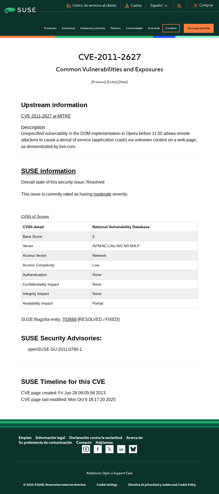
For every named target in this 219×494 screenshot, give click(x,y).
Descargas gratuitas (198, 28)
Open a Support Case (117, 473)
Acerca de (134, 437)
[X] (109, 449)
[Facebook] (98, 449)
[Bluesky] (133, 449)
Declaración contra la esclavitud (95, 437)
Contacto (171, 28)
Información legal (50, 437)
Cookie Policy (187, 485)
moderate (102, 194)
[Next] (123, 82)
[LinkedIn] (121, 449)
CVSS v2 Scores (35, 216)
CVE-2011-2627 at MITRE (46, 116)
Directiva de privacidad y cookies (150, 485)
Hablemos (104, 442)
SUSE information (48, 170)
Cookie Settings (107, 485)
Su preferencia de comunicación (45, 442)
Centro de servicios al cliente (94, 5)
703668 (69, 319)
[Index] (112, 82)
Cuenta (136, 5)
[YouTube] (86, 449)
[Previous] (98, 82)
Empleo (25, 437)
